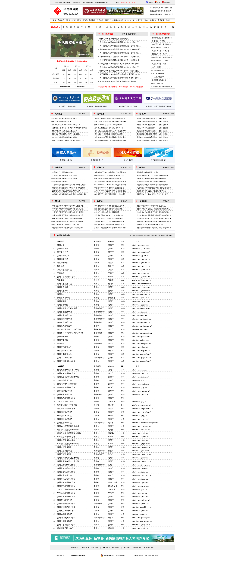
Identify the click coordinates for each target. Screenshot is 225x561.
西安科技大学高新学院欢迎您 (97, 106)
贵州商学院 (61, 301)
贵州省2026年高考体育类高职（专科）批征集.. (153, 137)
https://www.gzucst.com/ (141, 315)
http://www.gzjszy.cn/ (140, 440)
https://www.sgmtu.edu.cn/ (142, 284)
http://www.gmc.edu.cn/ (141, 249)
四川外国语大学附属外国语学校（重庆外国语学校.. (154, 188)
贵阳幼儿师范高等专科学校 (68, 426)
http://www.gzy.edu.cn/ (140, 256)
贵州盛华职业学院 (64, 423)
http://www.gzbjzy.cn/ (140, 416)
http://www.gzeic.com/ (140, 377)
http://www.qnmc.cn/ (139, 370)
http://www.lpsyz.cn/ (139, 490)
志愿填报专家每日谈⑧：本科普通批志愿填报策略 (69, 194)
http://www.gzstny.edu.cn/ (141, 525)
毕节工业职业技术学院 (66, 493)
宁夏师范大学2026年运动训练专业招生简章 (109, 225)
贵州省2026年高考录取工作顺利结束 (114, 39)
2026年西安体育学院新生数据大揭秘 (64, 137)
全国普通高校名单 (158, 70)
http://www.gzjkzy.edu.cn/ (141, 475)
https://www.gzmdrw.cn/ (141, 322)
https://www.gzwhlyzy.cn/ (141, 507)
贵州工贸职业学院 (64, 454)
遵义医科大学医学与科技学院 (69, 329)
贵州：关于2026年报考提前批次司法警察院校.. (110, 121)
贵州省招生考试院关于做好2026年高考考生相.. (110, 140)
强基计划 (100, 167)
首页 (54, 20)
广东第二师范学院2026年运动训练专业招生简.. (110, 228)
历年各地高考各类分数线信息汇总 (161, 14)
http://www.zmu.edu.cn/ (141, 252)
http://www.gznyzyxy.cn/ (141, 447)
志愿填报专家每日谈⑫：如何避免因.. (65, 178)
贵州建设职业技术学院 (66, 440)
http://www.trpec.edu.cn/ (141, 430)
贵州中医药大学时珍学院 (67, 308)
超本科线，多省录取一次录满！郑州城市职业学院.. (69, 128)
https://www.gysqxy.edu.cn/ (142, 333)
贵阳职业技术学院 (64, 412)
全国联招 (108, 20)
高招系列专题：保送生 (160, 54)
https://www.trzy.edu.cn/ (141, 351)
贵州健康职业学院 (64, 475)
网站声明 (95, 547)
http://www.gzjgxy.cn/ (140, 305)
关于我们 (85, 547)
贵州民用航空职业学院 (66, 504)
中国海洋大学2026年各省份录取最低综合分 (109, 188)
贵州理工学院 (62, 340)
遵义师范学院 (62, 263)
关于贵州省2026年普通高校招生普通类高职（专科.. (120, 64)
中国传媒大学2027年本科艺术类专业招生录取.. (68, 206)
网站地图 (137, 547)
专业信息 (143, 201)
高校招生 (69, 20)
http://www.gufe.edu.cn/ (141, 287)
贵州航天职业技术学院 (66, 373)
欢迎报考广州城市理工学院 (127, 106)
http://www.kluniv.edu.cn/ (141, 280)
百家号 (150, 2)
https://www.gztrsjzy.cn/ (141, 518)
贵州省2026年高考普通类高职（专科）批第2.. (152, 118)
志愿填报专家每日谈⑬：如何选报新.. (65, 175)
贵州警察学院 (62, 305)
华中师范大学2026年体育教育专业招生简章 (109, 206)
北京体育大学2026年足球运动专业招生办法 (109, 221)
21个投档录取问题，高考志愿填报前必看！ (67, 191)
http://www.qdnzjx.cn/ (140, 528)
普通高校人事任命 (66, 160)
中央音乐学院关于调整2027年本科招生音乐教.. (68, 209)
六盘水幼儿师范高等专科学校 (69, 490)
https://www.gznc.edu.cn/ (141, 337)
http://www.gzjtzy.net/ (140, 347)
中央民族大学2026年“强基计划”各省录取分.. (109, 175)
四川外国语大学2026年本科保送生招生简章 (151, 182)
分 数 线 (142, 114)
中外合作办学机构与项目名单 (162, 87)
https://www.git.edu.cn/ (140, 340)
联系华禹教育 (149, 547)
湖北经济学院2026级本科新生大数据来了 (66, 125)
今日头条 (167, 2)
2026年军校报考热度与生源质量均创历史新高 (117, 81)
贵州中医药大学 (63, 256)
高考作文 (169, 20)
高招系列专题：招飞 (159, 64)
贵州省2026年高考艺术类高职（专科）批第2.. (152, 134)
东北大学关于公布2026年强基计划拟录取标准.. (110, 172)
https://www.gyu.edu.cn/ (141, 294)
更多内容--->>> (84, 114)
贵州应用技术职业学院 (66, 465)
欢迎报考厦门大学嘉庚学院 (66, 106)
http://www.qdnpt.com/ (140, 384)
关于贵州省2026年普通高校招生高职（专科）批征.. (120, 53)
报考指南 (58, 167)
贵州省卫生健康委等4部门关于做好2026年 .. (109, 128)
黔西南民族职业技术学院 (67, 405)
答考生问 (123, 20)
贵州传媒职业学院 (64, 521)
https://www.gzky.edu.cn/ (141, 361)
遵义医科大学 (62, 252)
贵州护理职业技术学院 (66, 486)
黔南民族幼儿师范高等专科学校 (70, 433)
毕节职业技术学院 (64, 416)
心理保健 (153, 20)
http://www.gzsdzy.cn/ (140, 458)
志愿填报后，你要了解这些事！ (63, 172)
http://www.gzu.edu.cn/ (140, 245)
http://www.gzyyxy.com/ (141, 465)
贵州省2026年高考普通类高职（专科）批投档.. (153, 125)
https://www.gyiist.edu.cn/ (141, 319)
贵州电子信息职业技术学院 (68, 377)
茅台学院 (60, 344)
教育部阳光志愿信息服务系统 (162, 38)
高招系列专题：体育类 (160, 61)
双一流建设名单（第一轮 (158, 8)
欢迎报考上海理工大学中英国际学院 (158, 106)
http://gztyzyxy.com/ (139, 514)
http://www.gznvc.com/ (140, 486)
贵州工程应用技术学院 (66, 277)
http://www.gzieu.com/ (140, 451)
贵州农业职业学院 (64, 447)
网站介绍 (74, 547)
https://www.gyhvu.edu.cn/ (142, 326)
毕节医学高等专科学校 (66, 437)
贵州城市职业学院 (64, 395)
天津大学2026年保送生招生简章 (148, 172)
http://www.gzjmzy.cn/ (140, 482)
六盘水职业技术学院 (65, 402)
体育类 (100, 201)
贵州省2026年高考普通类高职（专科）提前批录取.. (120, 60)
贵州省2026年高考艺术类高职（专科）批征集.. (153, 140)
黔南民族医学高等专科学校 (68, 370)
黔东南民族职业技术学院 (67, 384)
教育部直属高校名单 (159, 80)
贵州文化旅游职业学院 (66, 507)
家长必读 (161, 20)
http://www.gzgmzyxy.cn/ (141, 454)
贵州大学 (60, 245)
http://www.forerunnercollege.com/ (145, 423)
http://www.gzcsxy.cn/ (140, 395)
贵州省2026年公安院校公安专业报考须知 (108, 125)
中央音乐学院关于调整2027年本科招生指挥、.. (68, 218)
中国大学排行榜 (157, 83)
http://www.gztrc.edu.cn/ (141, 266)
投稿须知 (106, 547)
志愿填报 (100, 20)
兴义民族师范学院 (64, 270)
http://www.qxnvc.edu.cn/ (141, 405)
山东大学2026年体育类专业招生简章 (106, 212)
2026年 (66, 66)
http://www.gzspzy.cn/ (140, 479)
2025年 (77, 66)
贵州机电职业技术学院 (66, 497)
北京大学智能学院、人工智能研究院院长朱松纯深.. (154, 218)
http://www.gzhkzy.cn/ (140, 511)
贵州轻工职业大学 (64, 354)
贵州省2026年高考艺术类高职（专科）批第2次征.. (119, 71)
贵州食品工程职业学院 (66, 479)
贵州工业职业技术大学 (66, 361)
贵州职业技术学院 (64, 419)
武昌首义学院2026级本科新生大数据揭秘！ (67, 134)
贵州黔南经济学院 (64, 312)
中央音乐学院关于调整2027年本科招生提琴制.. (68, 212)
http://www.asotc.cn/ (139, 380)
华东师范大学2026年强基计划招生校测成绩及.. (110, 194)
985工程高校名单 (158, 74)
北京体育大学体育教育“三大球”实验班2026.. (109, 215)
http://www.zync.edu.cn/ (141, 263)
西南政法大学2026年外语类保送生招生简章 (151, 178)
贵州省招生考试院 (158, 41)
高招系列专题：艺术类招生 (161, 44)
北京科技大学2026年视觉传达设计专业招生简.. (68, 228)
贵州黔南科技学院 (64, 315)
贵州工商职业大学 (64, 358)
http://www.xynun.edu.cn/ (141, 270)
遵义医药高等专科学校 (66, 409)
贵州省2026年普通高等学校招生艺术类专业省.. (110, 137)
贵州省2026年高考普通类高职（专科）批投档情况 (119, 57)
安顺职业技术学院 (64, 380)
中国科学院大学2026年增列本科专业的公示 (151, 206)
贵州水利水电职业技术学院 (68, 458)
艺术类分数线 (80, 86)
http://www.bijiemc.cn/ (140, 437)
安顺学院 (60, 273)
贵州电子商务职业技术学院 (68, 461)
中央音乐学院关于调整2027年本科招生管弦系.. (68, 215)
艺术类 (57, 201)
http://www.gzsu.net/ (139, 312)
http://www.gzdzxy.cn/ (140, 468)
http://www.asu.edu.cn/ (140, 273)
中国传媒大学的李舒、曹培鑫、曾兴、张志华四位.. (154, 228)
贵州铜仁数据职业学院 (66, 518)
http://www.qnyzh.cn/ (140, 433)
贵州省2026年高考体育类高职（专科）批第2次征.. (119, 67)
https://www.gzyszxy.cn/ (141, 308)
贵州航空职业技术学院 (66, 511)
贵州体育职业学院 (64, 514)
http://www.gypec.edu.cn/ (141, 426)
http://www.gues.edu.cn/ (141, 277)
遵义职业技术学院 (64, 391)
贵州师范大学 (62, 259)
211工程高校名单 (158, 77)
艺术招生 (92, 20)
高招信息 (58, 114)
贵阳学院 (60, 294)
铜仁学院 (60, 266)
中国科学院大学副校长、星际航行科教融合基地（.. (154, 209)
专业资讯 (84, 20)
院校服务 (116, 547)
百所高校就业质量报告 (159, 160)
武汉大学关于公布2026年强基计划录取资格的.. (110, 182)
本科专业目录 (156, 67)
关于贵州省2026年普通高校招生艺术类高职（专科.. (120, 74)
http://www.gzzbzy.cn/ (140, 472)
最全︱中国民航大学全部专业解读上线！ (151, 225)
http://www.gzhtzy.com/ (140, 373)
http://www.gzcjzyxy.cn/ (141, 500)
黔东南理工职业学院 (65, 528)
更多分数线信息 (65, 86)
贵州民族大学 (62, 291)
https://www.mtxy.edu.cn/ (141, 344)
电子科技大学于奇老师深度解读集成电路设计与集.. (154, 221)
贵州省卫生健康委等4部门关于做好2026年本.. (110, 118)
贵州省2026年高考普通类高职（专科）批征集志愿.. (120, 49)
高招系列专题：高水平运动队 (162, 57)
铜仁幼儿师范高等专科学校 (68, 430)
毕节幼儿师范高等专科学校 (68, 444)
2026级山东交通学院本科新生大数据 (64, 118)
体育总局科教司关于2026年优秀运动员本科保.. (153, 175)
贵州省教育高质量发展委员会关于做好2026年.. (110, 131)
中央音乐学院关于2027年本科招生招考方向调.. (68, 221)
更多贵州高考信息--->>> (132, 34)
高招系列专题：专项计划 (160, 51)
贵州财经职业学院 (64, 500)
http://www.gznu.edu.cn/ (141, 259)
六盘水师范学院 (63, 298)
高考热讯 (61, 20)
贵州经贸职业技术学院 (66, 482)
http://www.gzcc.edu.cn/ (141, 301)
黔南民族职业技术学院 (66, 387)
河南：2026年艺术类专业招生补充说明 (65, 225)
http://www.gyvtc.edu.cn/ (141, 412)
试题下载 (139, 20)
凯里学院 (60, 280)
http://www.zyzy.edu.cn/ (141, 391)
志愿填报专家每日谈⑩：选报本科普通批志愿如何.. (69, 185)
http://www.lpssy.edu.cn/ (141, 298)
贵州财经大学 (62, 287)
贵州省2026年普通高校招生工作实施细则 (108, 134)
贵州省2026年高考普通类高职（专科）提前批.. (153, 128)
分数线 (146, 20)
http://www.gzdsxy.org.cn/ (141, 461)
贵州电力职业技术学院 (66, 398)
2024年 (88, 66)
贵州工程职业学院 (64, 451)
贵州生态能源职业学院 (66, 525)
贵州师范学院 (62, 337)
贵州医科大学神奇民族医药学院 (70, 333)
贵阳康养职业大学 (64, 326)
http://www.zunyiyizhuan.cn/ (142, 409)
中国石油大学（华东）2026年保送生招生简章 (152, 194)
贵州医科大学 (62, 249)
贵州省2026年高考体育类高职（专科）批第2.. (152, 131)
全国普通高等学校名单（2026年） (161, 11)
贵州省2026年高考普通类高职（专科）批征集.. (153, 121)
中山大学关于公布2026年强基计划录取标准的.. (110, 185)
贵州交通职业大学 (64, 347)
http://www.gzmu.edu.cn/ (141, 291)
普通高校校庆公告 (97, 160)
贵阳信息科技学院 (64, 319)
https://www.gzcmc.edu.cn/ (142, 521)
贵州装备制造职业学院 (66, 472)
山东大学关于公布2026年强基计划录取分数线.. (110, 191)
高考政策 (76, 20)
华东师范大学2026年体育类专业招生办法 (108, 218)
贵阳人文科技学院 (64, 322)
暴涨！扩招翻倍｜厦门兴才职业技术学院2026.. (68, 140)
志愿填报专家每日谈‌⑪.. (60, 182)
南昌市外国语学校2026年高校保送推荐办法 (151, 191)
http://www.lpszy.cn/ (139, 402)
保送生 (142, 167)
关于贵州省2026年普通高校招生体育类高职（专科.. (120, 78)
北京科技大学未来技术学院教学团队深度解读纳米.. (154, 212)
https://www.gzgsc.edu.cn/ (141, 358)
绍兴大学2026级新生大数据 (61, 121)
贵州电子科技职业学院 (66, 468)
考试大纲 (131, 20)
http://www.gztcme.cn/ (140, 497)
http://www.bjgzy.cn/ (139, 493)
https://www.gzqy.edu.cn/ (141, 354)
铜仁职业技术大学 (64, 351)
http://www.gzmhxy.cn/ (140, 504)
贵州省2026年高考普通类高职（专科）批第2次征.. (119, 42)
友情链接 (126, 547)
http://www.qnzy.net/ (139, 387)
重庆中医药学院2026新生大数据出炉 (64, 131)
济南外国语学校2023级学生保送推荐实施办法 (152, 185)
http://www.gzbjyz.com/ (141, 444)
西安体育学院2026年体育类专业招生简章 (108, 209)
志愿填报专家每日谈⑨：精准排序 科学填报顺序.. (69, 188)
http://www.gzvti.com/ (140, 419)
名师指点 (116, 20)
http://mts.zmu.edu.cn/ (140, 329)
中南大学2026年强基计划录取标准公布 (107, 178)
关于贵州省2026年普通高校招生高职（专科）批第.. (120, 46)
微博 (158, 2)
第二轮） (170, 8)
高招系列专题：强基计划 (160, 47)
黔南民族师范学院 (64, 284)
